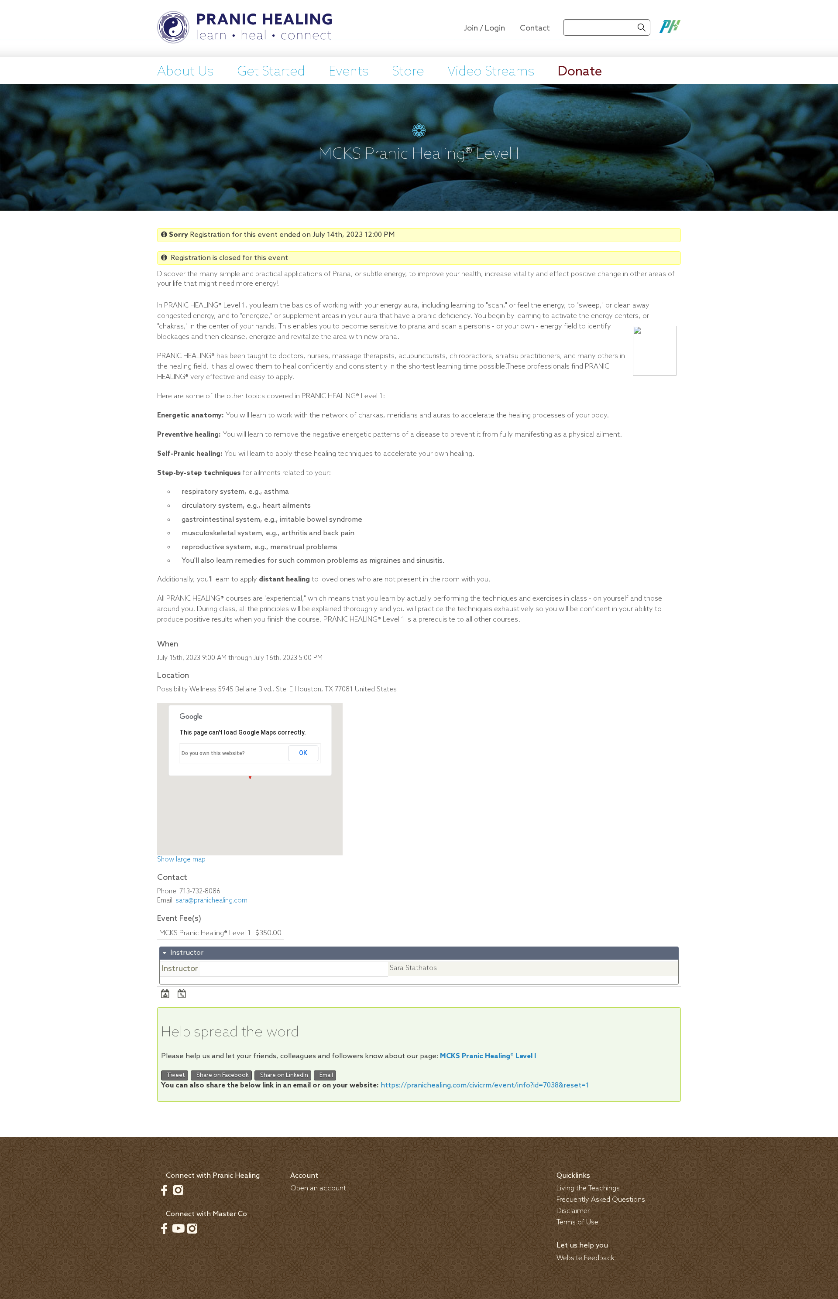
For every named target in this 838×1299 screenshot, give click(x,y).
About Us (185, 72)
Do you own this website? (213, 753)
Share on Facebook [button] (221, 1075)
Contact (535, 28)
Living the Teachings (588, 1188)
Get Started (271, 72)
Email (325, 1075)
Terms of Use (577, 1222)
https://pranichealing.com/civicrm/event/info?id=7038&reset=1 (485, 1085)
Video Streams (490, 72)
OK (303, 752)
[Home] (244, 28)
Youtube (178, 1228)
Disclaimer (573, 1211)
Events (348, 72)
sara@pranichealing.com (211, 901)
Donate (580, 72)
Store (408, 72)
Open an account (318, 1188)
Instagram (178, 1190)
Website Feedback (585, 1258)
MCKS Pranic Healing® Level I (488, 1056)
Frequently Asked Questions (600, 1200)
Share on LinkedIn (283, 1075)
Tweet (174, 1075)
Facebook (164, 1190)
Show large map (181, 860)
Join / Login (484, 28)
